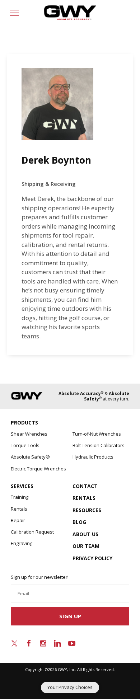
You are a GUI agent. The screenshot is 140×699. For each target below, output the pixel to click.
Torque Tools (25, 445)
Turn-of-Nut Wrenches (97, 434)
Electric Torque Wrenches (38, 468)
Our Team (86, 546)
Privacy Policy (92, 558)
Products (24, 422)
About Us (85, 534)
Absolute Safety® (30, 457)
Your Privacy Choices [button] (70, 687)
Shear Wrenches (29, 434)
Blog (79, 522)
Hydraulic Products (93, 457)
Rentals (19, 509)
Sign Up (70, 616)
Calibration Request (32, 532)
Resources (87, 510)
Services (22, 486)
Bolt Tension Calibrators (99, 445)
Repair (18, 520)
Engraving (21, 543)
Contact (85, 486)
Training (19, 497)
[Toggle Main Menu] (14, 13)
